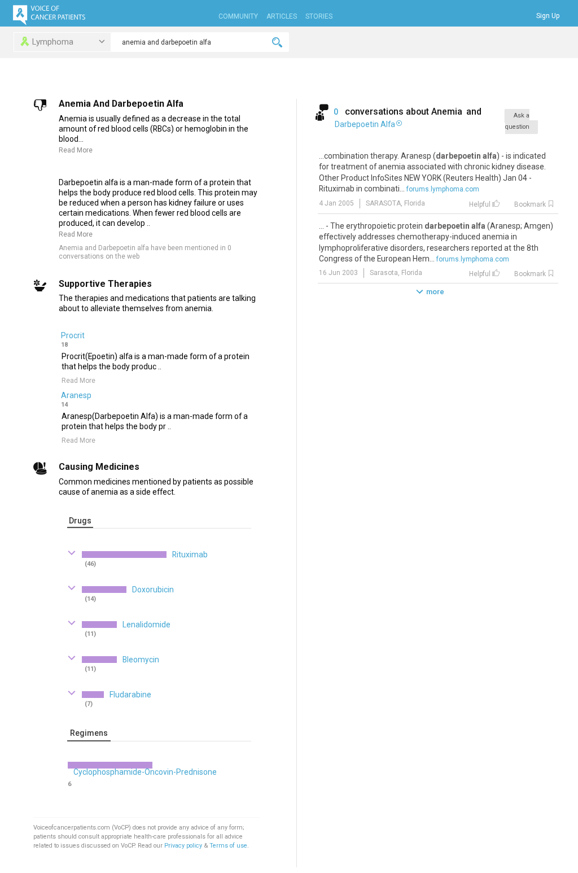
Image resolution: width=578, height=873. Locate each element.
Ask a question (517, 121)
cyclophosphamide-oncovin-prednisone (145, 771)
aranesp (76, 395)
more (435, 291)
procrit (73, 335)
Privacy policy (184, 845)
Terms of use (228, 845)
